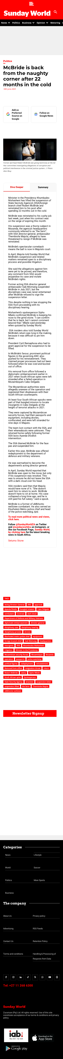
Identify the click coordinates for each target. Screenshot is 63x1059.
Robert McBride (11, 672)
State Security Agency (13, 682)
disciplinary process (13, 632)
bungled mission (27, 609)
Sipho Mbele (34, 672)
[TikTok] (28, 977)
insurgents (9, 645)
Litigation (8, 650)
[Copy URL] (54, 129)
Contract (20, 613)
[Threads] (57, 977)
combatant (9, 613)
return (46, 668)
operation (9, 659)
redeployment (27, 663)
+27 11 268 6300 (21, 985)
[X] (31, 129)
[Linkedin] (24, 129)
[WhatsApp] (46, 129)
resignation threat (32, 668)
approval (38, 604)
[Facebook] (16, 129)
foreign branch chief (13, 641)
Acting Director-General (14, 604)
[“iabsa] (16, 1042)
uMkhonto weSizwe (13, 691)
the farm (26, 686)
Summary (43, 187)
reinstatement (42, 663)
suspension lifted (12, 686)
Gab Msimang (31, 641)
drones (27, 632)
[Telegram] (39, 129)
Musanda (49, 654)
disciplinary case (11, 627)
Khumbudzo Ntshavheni (33, 645)
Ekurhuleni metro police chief (17, 636)
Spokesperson (30, 677)
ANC (29, 604)
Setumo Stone (16, 540)
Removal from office (13, 668)
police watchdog (34, 659)
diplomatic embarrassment (16, 623)
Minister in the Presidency (27, 650)
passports (20, 659)
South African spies (13, 677)
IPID (18, 645)
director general (37, 623)
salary (23, 672)
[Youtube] (49, 977)
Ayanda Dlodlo (11, 609)
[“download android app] (16, 1052)
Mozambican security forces (16, 654)
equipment (37, 636)
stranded (29, 682)
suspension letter (44, 682)
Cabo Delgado (43, 609)
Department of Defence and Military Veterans (24, 618)
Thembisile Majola (40, 686)
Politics (7, 61)
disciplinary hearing (29, 627)
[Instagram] (13, 977)
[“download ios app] (42, 1042)
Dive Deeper (16, 187)
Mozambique (36, 654)
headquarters (45, 641)
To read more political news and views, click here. (29, 518)
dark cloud (32, 613)
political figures (11, 663)
